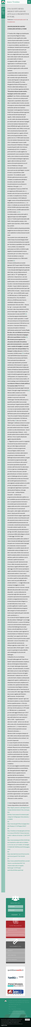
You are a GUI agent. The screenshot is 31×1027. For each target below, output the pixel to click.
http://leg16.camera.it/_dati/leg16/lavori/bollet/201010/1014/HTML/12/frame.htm (18, 810)
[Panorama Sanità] (15, 984)
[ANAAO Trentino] (5, 1001)
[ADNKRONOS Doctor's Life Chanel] (15, 992)
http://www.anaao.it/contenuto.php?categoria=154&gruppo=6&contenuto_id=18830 (18, 817)
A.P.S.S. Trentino (12, 955)
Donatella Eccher (11, 22)
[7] (15, 420)
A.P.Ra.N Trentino (12, 959)
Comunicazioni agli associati (19, 19)
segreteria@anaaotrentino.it (18, 1011)
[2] (14, 260)
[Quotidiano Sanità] (15, 970)
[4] (26, 337)
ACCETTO (27, 1019)
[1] (19, 212)
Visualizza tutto (12, 930)
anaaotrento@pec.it (16, 1013)
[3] (26, 314)
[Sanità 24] (15, 977)
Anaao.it (10, 950)
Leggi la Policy (4, 1025)
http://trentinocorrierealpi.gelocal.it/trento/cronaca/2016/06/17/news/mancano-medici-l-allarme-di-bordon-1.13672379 (18, 833)
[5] (23, 353)
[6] (28, 390)
